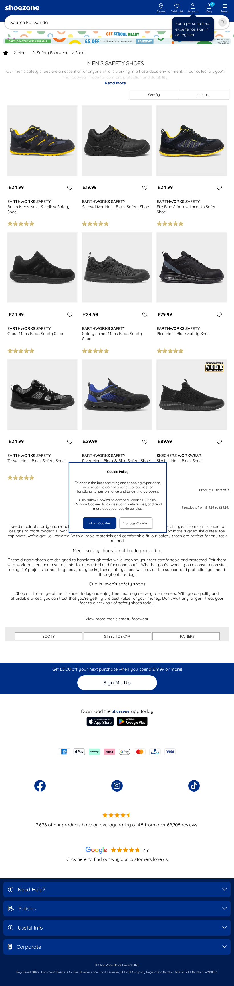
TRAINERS (186, 636)
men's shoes (68, 593)
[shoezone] (22, 8)
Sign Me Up (117, 682)
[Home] (6, 52)
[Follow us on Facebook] (40, 786)
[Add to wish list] (69, 188)
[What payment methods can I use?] (117, 751)
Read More (115, 83)
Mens (22, 52)
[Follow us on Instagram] (117, 786)
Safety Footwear (52, 52)
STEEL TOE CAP (117, 636)
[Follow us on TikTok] (194, 786)
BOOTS (48, 636)
